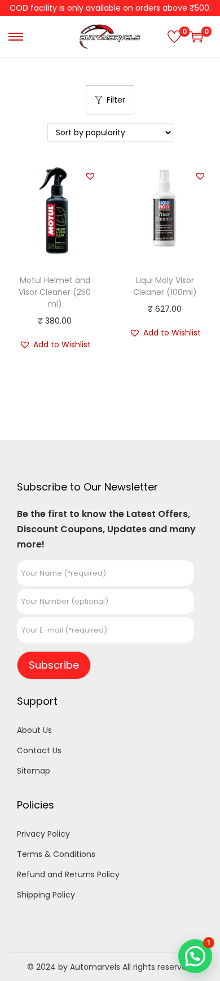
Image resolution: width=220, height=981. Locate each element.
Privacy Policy (43, 833)
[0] (174, 36)
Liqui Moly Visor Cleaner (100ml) (165, 286)
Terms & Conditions (56, 854)
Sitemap (33, 770)
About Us (34, 730)
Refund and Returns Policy (68, 874)
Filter (116, 99)
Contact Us (39, 750)
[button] (90, 176)
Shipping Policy (46, 894)
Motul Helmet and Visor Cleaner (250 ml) (55, 292)
